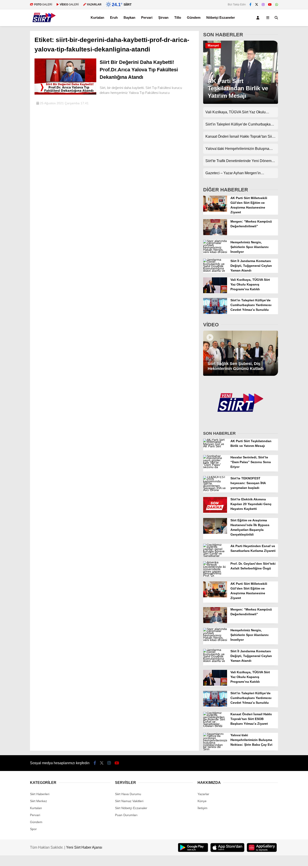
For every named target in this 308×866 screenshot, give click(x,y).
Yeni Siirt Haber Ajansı (84, 847)
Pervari (146, 17)
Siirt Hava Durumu (128, 794)
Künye (202, 801)
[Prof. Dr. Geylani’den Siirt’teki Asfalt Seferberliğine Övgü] (215, 575)
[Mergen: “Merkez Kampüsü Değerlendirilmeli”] (215, 234)
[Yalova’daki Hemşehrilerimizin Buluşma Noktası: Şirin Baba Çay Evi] (215, 749)
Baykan (129, 17)
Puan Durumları (126, 815)
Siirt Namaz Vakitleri (129, 801)
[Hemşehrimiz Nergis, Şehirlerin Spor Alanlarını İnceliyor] (215, 252)
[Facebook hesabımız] (250, 4)
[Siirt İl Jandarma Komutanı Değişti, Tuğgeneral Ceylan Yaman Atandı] (215, 270)
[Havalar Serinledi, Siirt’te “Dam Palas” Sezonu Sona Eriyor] (215, 467)
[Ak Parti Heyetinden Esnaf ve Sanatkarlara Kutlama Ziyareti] (215, 555)
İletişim (202, 808)
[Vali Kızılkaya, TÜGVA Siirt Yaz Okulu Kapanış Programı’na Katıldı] (215, 292)
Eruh (114, 17)
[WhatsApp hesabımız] (276, 4)
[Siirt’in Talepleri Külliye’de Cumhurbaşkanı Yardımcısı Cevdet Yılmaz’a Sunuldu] (215, 313)
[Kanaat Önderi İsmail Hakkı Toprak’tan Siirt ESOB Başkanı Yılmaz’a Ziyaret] (215, 726)
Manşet (213, 45)
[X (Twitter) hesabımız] (256, 4)
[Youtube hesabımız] (270, 4)
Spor (33, 829)
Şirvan (163, 17)
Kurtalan (97, 17)
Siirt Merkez (38, 801)
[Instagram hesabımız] (263, 4)
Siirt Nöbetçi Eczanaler (131, 808)
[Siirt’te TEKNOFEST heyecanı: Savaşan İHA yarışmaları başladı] (215, 490)
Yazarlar (203, 794)
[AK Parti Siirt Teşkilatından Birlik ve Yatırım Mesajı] (240, 102)
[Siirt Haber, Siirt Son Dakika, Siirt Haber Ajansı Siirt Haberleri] (44, 24)
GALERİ (43, 4)
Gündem (193, 17)
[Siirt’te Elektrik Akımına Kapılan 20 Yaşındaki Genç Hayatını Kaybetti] (215, 511)
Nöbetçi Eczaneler (220, 17)
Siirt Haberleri (39, 794)
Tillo (177, 17)
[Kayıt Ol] (258, 17)
